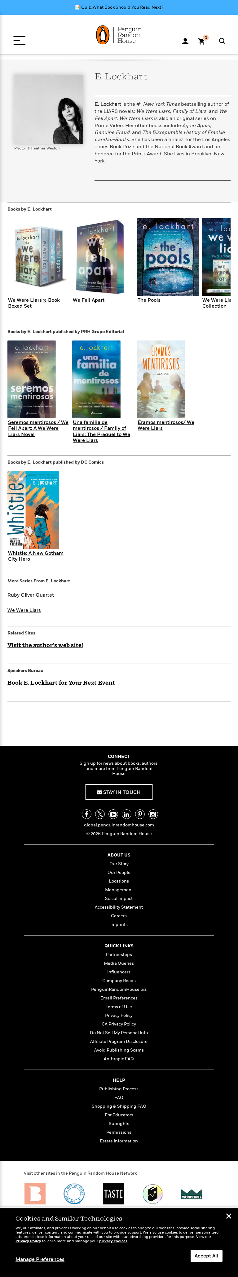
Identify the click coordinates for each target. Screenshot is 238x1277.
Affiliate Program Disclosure (119, 1041)
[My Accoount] (185, 40)
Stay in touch (121, 792)
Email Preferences (119, 998)
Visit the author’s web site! (45, 645)
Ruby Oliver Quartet (30, 595)
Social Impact (119, 898)
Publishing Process (119, 1089)
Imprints (119, 925)
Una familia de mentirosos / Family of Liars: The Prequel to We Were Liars (101, 431)
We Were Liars (24, 610)
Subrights (119, 1124)
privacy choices (113, 1241)
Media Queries (119, 963)
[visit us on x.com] (100, 814)
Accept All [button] (206, 1256)
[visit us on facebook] (86, 814)
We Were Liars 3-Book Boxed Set (34, 303)
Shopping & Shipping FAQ (119, 1106)
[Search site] (222, 41)
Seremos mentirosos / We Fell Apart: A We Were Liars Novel (38, 428)
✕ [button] (228, 1217)
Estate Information (119, 1141)
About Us (119, 855)
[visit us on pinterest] (140, 814)
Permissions (118, 1132)
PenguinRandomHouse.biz (119, 989)
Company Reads (119, 981)
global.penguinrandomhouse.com (119, 825)
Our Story (119, 864)
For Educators (119, 1115)
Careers (119, 916)
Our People (119, 872)
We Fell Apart (88, 300)
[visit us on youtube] (113, 814)
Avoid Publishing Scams (119, 1050)
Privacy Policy (119, 1015)
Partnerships (119, 955)
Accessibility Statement (119, 907)
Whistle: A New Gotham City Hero (36, 556)
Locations (119, 881)
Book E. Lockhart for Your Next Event (61, 683)
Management (119, 890)
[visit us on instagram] (153, 814)
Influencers (118, 972)
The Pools (149, 300)
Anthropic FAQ (119, 1059)
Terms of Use (119, 1007)
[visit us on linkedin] (126, 814)
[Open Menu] (19, 40)
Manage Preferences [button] (39, 1259)
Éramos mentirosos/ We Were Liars (166, 425)
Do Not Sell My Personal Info (119, 1033)
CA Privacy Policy (119, 1024)
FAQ (118, 1098)
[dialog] (119, 1242)
